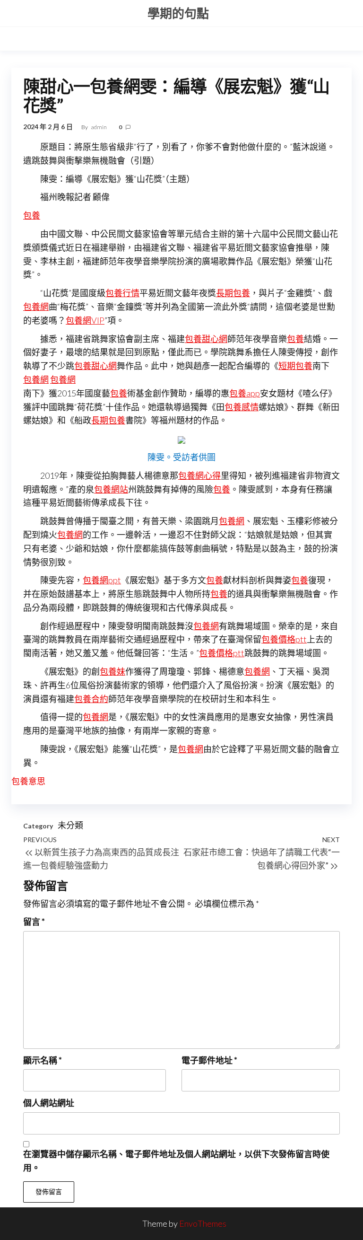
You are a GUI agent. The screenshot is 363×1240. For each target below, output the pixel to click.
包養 (31, 215)
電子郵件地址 (209, 1060)
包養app (244, 393)
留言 (34, 921)
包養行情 (122, 293)
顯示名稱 (42, 1060)
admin (99, 127)
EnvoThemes (202, 1223)
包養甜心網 (206, 339)
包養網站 (111, 489)
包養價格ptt (284, 639)
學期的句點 (178, 13)
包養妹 (112, 671)
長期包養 (233, 293)
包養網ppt (102, 580)
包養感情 (242, 407)
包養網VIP (85, 320)
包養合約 (91, 699)
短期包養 (295, 366)
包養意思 (28, 781)
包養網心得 (199, 475)
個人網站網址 (48, 1103)
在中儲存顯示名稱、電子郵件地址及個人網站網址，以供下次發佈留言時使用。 (176, 1161)
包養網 (36, 306)
